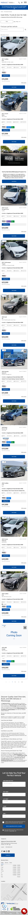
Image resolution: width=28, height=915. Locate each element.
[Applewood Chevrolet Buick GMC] (8, 2)
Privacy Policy (12, 830)
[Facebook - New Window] (2, 851)
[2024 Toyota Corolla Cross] (14, 195)
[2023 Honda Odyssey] (14, 527)
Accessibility (14, 913)
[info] (8, 780)
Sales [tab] (2, 862)
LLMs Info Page (21, 913)
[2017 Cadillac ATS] (14, 47)
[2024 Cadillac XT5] (14, 581)
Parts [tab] (11, 862)
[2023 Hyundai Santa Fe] (14, 359)
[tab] (6, 75)
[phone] (5, 806)
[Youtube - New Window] (4, 851)
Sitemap (19, 912)
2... (15, 682)
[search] (25, 29)
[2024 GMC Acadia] (14, 635)
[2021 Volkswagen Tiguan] (14, 250)
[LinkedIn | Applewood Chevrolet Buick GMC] (9, 851)
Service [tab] (6, 862)
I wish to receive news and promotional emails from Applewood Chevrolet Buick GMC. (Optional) (15, 822)
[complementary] (4, 907)
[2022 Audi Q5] (14, 305)
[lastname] (5, 799)
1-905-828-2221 (8, 847)
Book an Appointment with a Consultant (14, 826)
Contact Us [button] (8, 855)
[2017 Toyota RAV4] (14, 101)
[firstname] (6, 792)
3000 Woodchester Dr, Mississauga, (9, 844)
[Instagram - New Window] (7, 851)
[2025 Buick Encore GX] (14, 415)
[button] (25, 2)
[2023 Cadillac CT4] (14, 471)
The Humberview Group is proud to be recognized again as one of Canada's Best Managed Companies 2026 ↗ (14, 7)
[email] (4, 813)
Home (2, 11)
